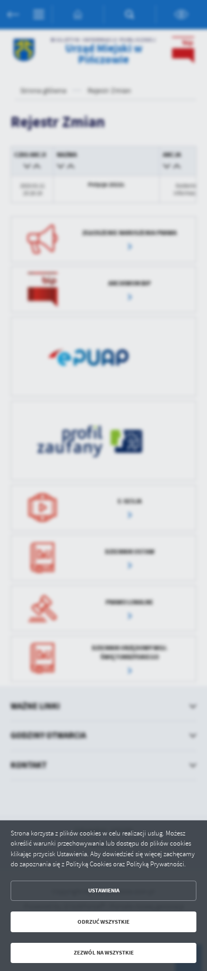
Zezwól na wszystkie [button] (104, 953)
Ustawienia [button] (103, 890)
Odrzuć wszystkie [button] (103, 922)
